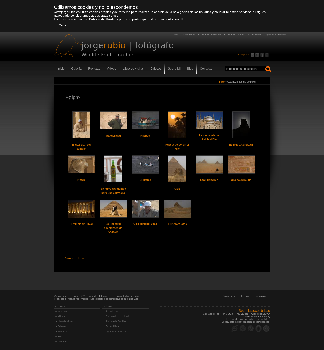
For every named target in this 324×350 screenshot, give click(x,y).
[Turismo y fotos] (177, 209)
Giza (177, 188)
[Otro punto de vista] (145, 209)
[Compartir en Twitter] (257, 54)
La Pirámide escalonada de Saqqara (113, 228)
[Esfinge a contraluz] (241, 124)
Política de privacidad (209, 34)
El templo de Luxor (81, 224)
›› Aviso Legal (111, 311)
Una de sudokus (241, 180)
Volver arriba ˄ (74, 258)
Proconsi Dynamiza (255, 296)
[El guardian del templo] (81, 124)
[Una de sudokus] (241, 164)
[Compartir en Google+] (267, 54)
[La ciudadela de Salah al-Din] (209, 120)
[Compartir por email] (253, 54)
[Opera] (258, 328)
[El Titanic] (145, 164)
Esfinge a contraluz (241, 144)
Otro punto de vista (145, 224)
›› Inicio (108, 306)
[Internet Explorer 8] (234, 328)
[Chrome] (250, 328)
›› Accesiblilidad (112, 326)
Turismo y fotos (177, 224)
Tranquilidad (113, 135)
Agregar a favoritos (276, 34)
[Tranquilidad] (113, 120)
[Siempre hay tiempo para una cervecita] (113, 168)
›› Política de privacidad (116, 316)
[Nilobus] (145, 120)
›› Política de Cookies (115, 321)
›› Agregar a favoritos (115, 331)
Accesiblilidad (255, 34)
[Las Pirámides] (209, 164)
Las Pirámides (209, 180)
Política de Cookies (103, 19)
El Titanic (145, 180)
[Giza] (177, 168)
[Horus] (81, 164)
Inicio (176, 34)
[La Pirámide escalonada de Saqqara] (113, 209)
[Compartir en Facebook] (262, 54)
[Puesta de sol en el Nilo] (177, 124)
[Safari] (266, 328)
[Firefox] (242, 328)
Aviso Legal (188, 34)
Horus (81, 179)
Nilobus (145, 135)
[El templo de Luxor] (81, 209)
